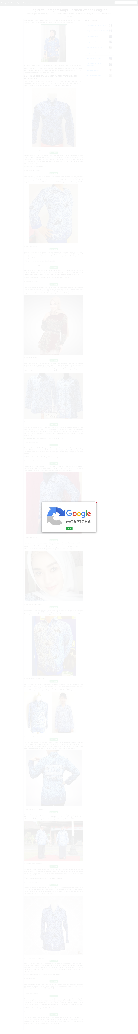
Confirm (69, 528)
